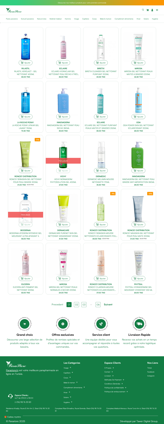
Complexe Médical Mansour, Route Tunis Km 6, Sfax (125, 408)
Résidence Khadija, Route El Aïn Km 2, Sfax (22, 408)
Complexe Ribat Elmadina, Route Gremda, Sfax (72, 408)
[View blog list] (156, 10)
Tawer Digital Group (147, 421)
